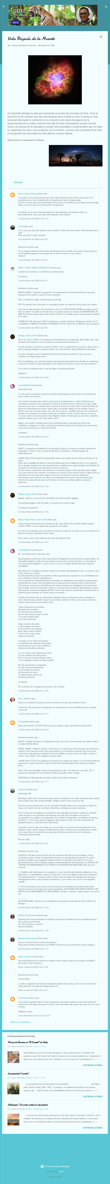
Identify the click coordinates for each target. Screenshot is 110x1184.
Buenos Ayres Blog (26, 193)
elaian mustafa (24, 956)
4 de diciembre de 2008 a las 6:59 (32, 239)
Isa (19, 226)
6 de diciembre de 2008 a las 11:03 (33, 486)
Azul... (20, 698)
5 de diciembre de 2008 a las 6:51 (32, 280)
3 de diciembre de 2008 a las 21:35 (33, 218)
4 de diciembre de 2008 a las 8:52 (32, 260)
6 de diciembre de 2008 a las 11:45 (33, 512)
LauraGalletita (24, 385)
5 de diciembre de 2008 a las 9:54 (32, 328)
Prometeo (22, 998)
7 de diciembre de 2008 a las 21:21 (33, 843)
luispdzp (21, 789)
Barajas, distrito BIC (27, 335)
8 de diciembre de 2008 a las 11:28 (33, 930)
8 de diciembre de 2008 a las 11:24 (33, 907)
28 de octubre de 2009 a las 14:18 (33, 967)
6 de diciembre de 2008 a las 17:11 (33, 714)
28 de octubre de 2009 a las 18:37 (33, 990)
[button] (100, 37)
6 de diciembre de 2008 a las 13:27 (33, 542)
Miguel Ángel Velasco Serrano (31, 519)
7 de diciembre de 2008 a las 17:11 (33, 782)
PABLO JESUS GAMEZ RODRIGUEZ (33, 268)
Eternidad (18, 182)
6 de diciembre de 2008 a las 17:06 (33, 691)
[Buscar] (106, 7)
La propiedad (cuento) (18, 1073)
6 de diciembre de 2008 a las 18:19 (33, 729)
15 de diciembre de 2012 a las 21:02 (34, 1015)
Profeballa (22, 721)
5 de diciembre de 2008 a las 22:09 (33, 437)
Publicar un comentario (20, 1022)
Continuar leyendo (92, 1065)
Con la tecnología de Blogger (57, 1166)
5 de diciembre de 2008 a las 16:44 (33, 377)
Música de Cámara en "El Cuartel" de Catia (28, 1042)
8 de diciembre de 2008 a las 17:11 (33, 949)
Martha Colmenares (27, 915)
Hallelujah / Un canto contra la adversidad (27, 1104)
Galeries (61, 1171)
